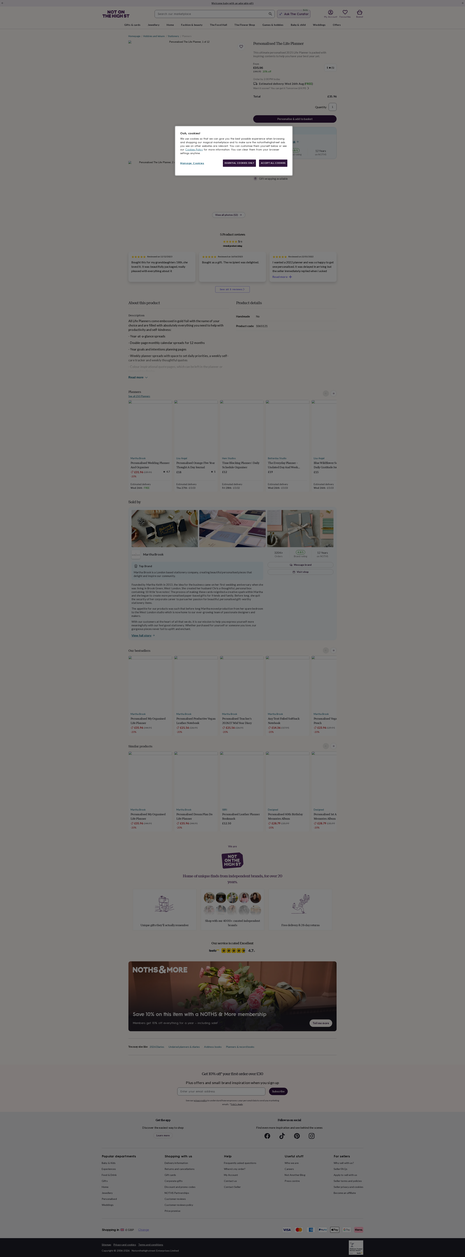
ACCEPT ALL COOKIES (273, 163)
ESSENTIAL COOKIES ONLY (239, 163)
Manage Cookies (192, 163)
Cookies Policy (194, 149)
